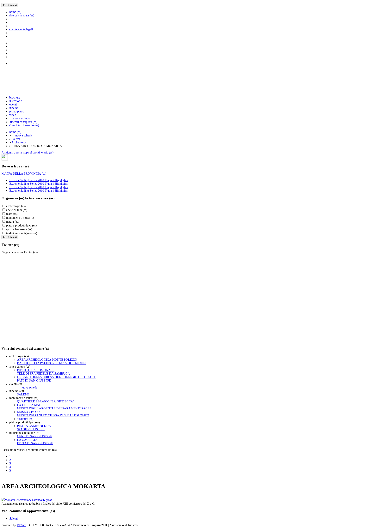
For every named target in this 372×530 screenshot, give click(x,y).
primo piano (16, 111)
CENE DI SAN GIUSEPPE (34, 436)
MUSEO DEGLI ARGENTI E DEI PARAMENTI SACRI (54, 408)
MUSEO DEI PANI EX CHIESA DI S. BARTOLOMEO (53, 415)
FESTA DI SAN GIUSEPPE (35, 443)
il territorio (15, 101)
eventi (13, 104)
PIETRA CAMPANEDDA (34, 425)
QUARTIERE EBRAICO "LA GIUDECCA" (45, 401)
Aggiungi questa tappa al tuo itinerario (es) (27, 152)
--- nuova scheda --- (21, 118)
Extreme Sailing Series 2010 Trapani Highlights (38, 180)
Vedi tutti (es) (25, 418)
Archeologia (19, 142)
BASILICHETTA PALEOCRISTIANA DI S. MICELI (51, 363)
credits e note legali (21, 29)
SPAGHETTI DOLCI (31, 429)
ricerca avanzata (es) (21, 15)
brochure (14, 97)
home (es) (15, 12)
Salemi (16, 139)
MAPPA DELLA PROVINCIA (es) (24, 173)
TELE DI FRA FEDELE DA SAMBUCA (43, 373)
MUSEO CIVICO (28, 411)
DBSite (21, 525)
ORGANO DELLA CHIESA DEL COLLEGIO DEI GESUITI (56, 377)
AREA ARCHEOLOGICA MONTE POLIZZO (47, 359)
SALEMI (23, 394)
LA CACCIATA (27, 439)
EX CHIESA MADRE (31, 405)
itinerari (14, 108)
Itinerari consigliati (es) (23, 121)
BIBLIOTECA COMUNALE (35, 370)
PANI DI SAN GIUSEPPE (34, 380)
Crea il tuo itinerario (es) (24, 125)
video (12, 115)
